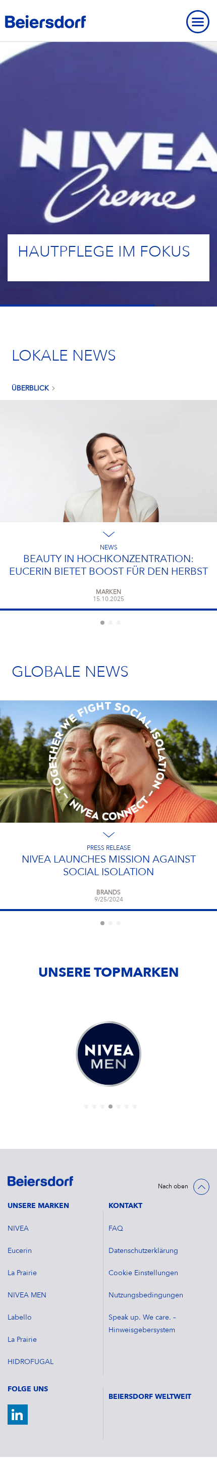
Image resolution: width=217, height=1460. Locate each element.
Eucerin (20, 1250)
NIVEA (18, 1228)
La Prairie (22, 1273)
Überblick (30, 388)
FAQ (115, 1228)
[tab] (102, 623)
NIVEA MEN (27, 1295)
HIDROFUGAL (30, 1362)
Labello (20, 1317)
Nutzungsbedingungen (145, 1295)
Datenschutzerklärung (143, 1250)
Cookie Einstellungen (143, 1273)
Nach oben (173, 1187)
